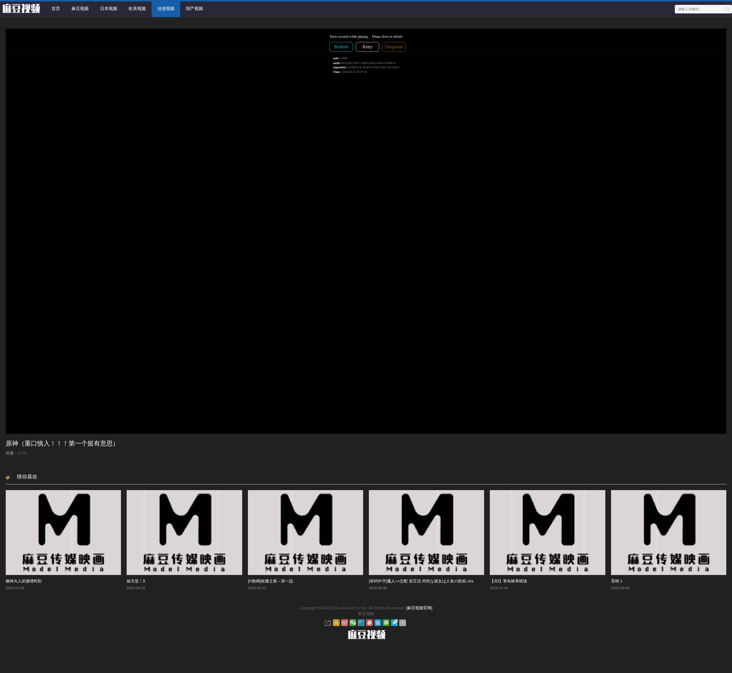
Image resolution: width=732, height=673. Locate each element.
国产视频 (194, 8)
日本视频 (108, 8)
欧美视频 (137, 8)
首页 (55, 8)
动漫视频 (165, 8)
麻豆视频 (80, 8)
